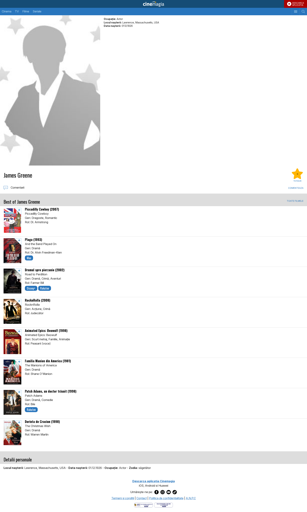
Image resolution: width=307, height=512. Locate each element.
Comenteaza (295, 188)
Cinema (6, 11)
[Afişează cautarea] (303, 11)
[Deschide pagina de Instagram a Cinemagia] (162, 492)
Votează (297, 181)
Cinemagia (153, 4)
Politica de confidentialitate (166, 498)
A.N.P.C (191, 498)
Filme (25, 11)
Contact (141, 498)
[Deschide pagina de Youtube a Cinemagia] (168, 492)
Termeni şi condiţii (122, 498)
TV (17, 11)
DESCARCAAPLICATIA (298, 4)
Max (29, 258)
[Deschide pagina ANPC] (143, 505)
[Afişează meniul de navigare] (295, 11)
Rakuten (44, 288)
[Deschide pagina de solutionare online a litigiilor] (163, 505)
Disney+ (31, 288)
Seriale (37, 11)
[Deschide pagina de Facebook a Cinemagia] (156, 492)
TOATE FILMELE (295, 201)
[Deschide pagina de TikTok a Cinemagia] (175, 492)
